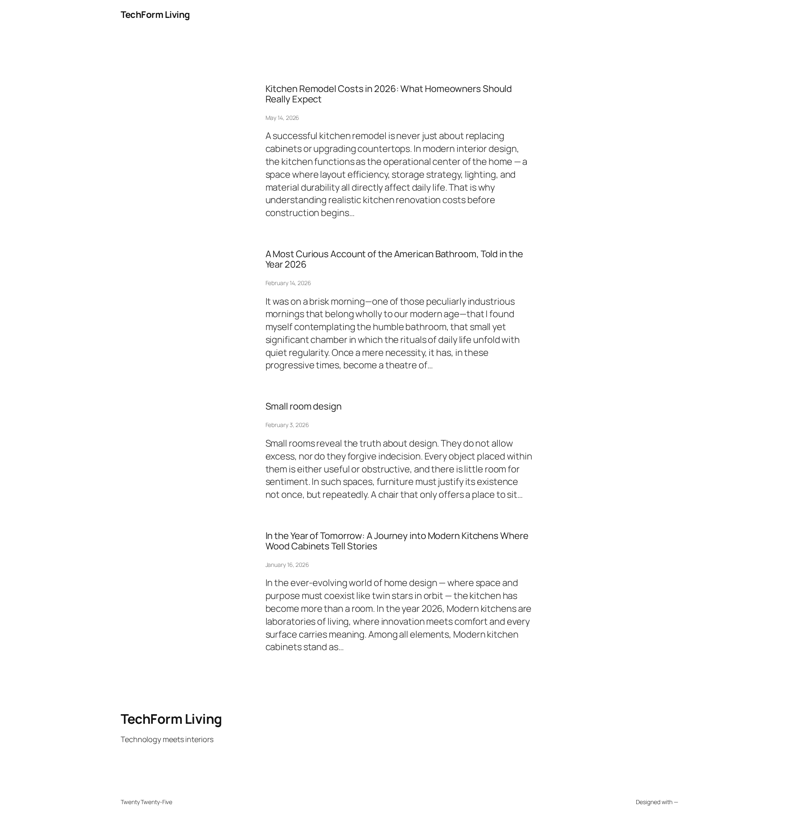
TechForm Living (155, 14)
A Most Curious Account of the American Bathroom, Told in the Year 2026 (394, 259)
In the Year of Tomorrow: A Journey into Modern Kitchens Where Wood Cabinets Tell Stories (397, 541)
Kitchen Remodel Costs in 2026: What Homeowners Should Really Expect (389, 94)
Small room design (304, 406)
